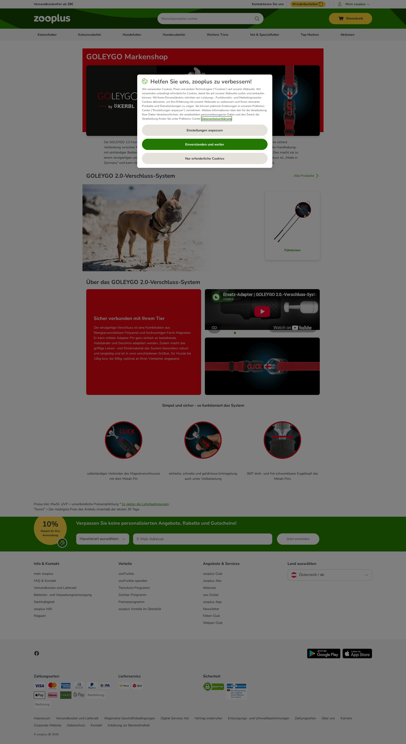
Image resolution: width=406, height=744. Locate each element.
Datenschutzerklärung (216, 119)
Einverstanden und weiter (204, 144)
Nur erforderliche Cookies (204, 158)
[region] (204, 121)
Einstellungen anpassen (205, 130)
